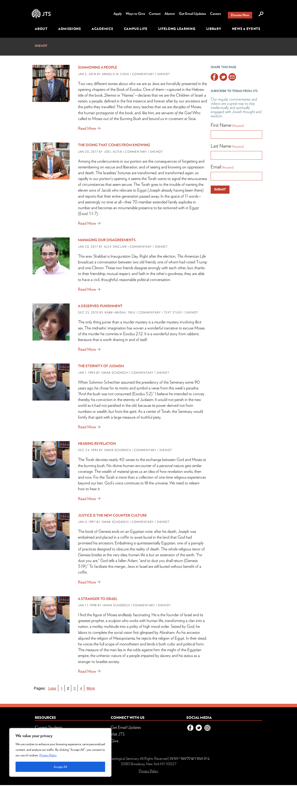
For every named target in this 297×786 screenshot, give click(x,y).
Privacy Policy (48, 755)
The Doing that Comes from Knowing (114, 145)
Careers (215, 14)
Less (52, 688)
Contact (155, 14)
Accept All (60, 767)
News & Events (246, 29)
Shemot (41, 45)
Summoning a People (97, 67)
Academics (102, 29)
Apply (117, 14)
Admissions (69, 29)
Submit (220, 189)
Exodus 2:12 (133, 333)
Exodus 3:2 (142, 393)
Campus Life (136, 29)
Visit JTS (118, 734)
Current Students (48, 727)
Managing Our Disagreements (107, 240)
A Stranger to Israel (97, 599)
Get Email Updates (192, 14)
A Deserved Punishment (100, 306)
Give (114, 740)
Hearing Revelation (97, 444)
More (91, 688)
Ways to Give (135, 14)
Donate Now (240, 15)
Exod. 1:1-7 (88, 213)
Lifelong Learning (177, 29)
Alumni (170, 14)
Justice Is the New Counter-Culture (112, 515)
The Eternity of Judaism (101, 366)
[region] (60, 752)
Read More (87, 128)
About (41, 29)
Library (213, 29)
